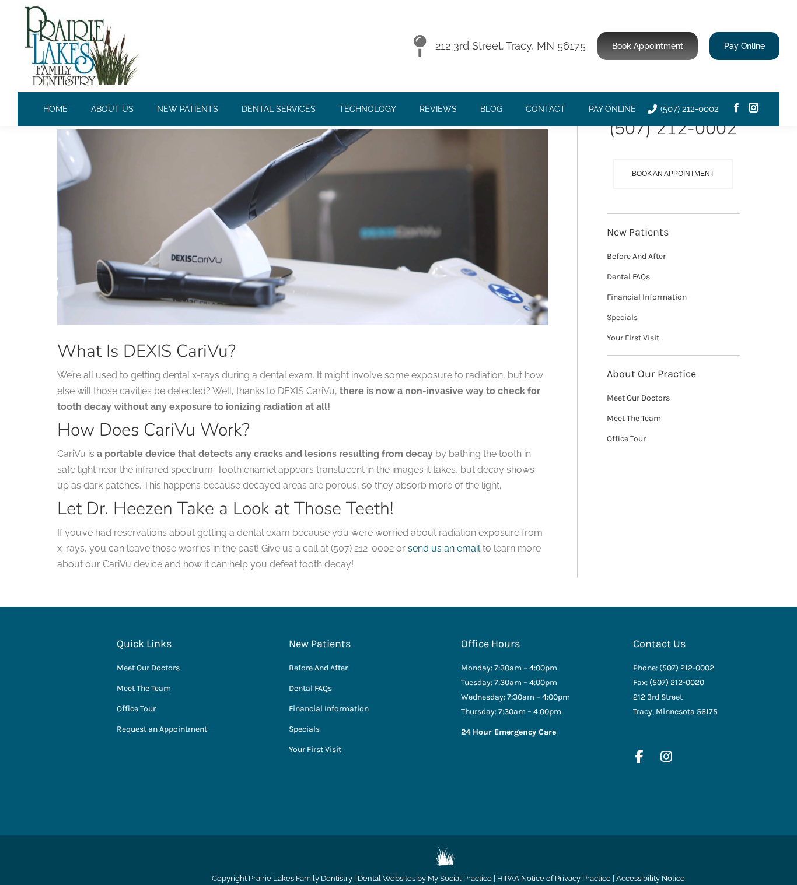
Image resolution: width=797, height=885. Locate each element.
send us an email (444, 548)
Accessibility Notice (650, 878)
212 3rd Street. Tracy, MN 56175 (510, 46)
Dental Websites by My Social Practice (425, 878)
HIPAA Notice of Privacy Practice (554, 878)
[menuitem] (55, 109)
